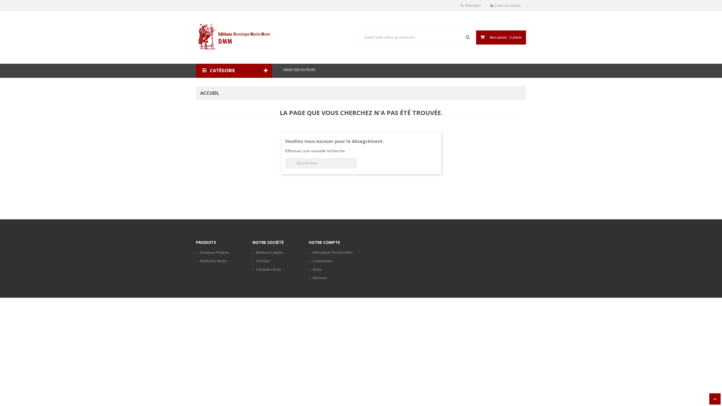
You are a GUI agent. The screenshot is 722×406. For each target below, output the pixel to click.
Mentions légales (269, 253)
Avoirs (317, 270)
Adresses (319, 278)
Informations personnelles (332, 253)
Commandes (322, 261)
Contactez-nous (268, 270)
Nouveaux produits (214, 253)
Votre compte (324, 242)
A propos (263, 261)
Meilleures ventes (213, 261)
